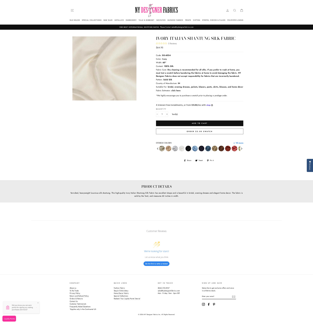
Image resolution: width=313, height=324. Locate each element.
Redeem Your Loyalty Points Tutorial (127, 298)
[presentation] (157, 148)
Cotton (196, 20)
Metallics (119, 20)
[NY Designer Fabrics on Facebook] (208, 304)
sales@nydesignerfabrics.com (169, 290)
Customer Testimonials (78, 304)
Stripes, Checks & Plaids (213, 20)
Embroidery (131, 20)
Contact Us (74, 301)
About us (73, 288)
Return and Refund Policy (79, 296)
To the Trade (74, 290)
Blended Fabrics (175, 20)
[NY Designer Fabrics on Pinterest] (213, 304)
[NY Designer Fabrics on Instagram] (203, 304)
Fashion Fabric (119, 288)
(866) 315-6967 (164, 288)
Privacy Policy (75, 293)
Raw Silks (108, 20)
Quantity (161, 109)
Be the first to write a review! (156, 264)
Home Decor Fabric (121, 293)
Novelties (161, 20)
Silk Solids (75, 20)
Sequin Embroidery (121, 290)
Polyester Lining (235, 20)
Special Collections (91, 20)
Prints (188, 20)
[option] (156, 27)
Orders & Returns (76, 298)
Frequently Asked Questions (80, 306)
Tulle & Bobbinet (146, 20)
